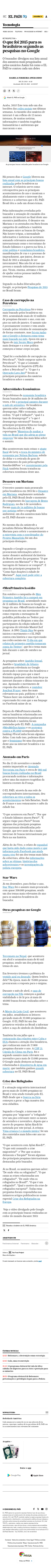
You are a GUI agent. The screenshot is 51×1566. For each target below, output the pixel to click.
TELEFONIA (18, 32)
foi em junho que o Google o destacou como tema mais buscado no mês (24, 336)
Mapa (25, 1543)
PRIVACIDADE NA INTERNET (33, 32)
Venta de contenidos (19, 1540)
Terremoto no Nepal (14, 956)
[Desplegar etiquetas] (46, 1243)
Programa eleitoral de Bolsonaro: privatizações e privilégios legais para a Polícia (24, 1377)
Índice (30, 1546)
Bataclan (35, 1243)
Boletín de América (12, 1419)
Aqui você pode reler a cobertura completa (22, 576)
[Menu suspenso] (5, 16)
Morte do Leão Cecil (17, 1011)
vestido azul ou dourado (17, 976)
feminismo (16, 740)
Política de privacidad (15, 1543)
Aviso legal (30, 1540)
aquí (40, 1261)
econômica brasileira (32, 250)
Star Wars (8, 887)
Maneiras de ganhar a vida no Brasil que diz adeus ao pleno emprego (24, 435)
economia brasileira (34, 395)
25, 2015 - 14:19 (25, 81)
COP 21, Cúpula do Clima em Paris (23, 1050)
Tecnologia (11, 25)
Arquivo (6, 1442)
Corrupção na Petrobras (17, 309)
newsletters (9, 1412)
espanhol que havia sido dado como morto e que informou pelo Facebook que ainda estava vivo (25, 849)
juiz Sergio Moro (23, 342)
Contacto (8, 1540)
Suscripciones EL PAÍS (35, 1543)
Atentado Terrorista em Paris (21, 768)
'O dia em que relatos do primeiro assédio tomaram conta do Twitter (24, 643)
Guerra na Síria (32, 1097)
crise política (10, 250)
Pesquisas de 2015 (38, 287)
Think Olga (26, 630)
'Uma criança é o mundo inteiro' (21, 1131)
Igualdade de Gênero (26, 664)
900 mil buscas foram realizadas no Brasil (25, 771)
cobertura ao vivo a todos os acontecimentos (19, 798)
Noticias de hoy (38, 1546)
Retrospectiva (9, 38)
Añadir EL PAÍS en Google (15, 97)
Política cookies (40, 1540)
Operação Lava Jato (14, 372)
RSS (26, 1546)
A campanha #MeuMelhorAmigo (24, 726)
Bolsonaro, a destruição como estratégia (26, 1355)
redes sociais (24, 108)
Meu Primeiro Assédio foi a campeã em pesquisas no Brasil (22, 597)
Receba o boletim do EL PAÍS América (21, 1226)
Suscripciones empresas (16, 1546)
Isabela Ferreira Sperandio (25, 78)
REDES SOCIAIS (8, 32)
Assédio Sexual (33, 660)
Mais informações (9, 1255)
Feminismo (25, 1243)
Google (27, 176)
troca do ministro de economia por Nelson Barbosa (24, 453)
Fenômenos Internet (11, 1243)
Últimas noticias (11, 1351)
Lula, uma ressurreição (18, 1361)
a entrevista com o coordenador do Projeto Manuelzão (23, 536)
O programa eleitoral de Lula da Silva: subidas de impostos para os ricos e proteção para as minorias (25, 1368)
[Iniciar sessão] (46, 16)
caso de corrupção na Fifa (22, 992)
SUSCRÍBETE (38, 16)
